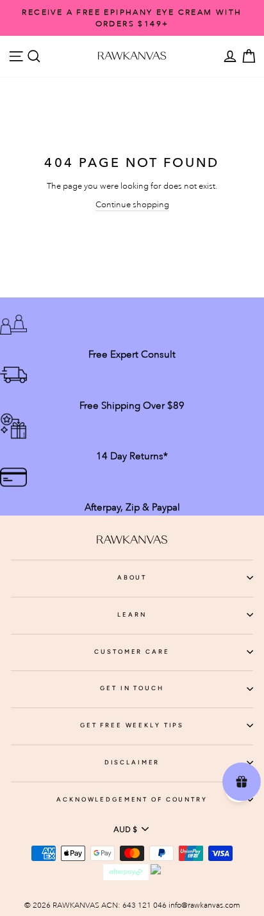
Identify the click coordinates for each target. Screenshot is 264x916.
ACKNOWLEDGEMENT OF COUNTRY (132, 799)
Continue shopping (132, 204)
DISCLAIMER (132, 762)
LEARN (131, 614)
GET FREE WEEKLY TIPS (132, 725)
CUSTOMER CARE (131, 651)
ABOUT (132, 577)
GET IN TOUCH (131, 687)
